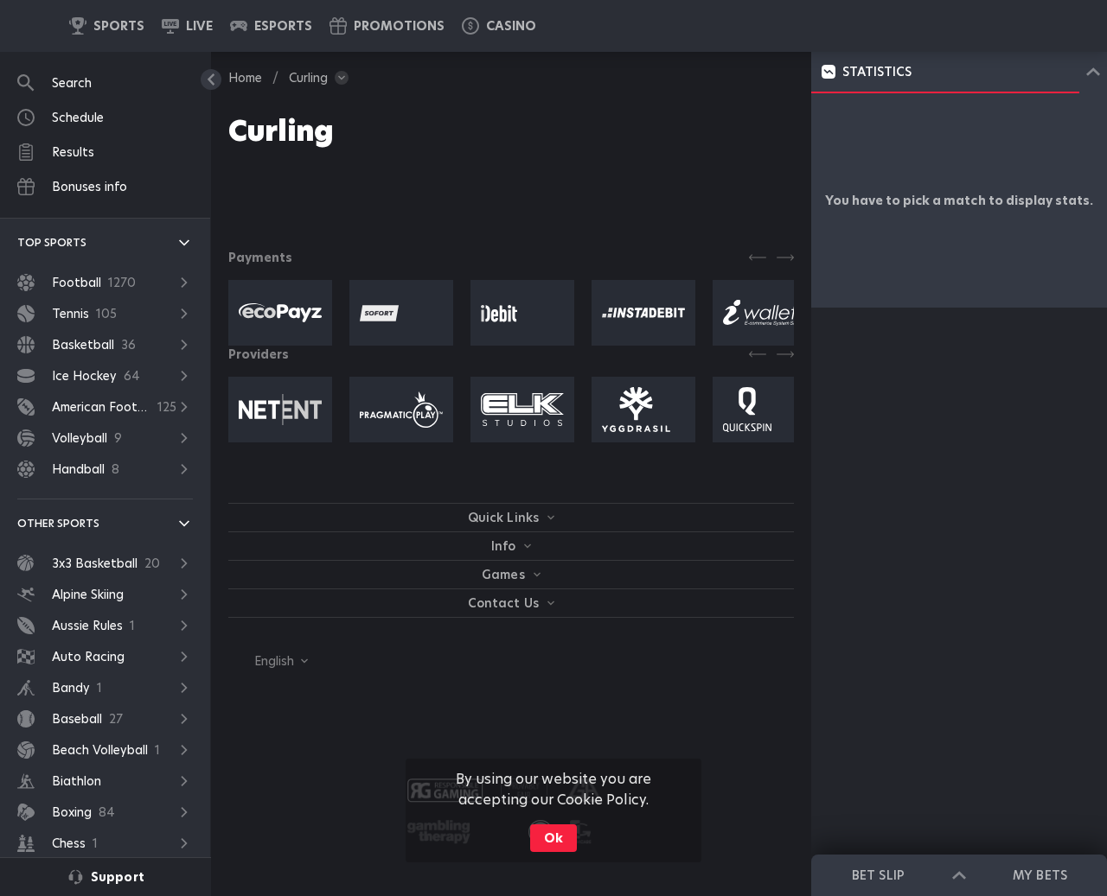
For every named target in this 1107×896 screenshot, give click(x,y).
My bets (1039, 875)
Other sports (58, 523)
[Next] (785, 257)
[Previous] (757, 257)
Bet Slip (878, 875)
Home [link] (245, 77)
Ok (553, 838)
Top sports (51, 242)
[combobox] (268, 661)
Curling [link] (308, 77)
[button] (499, 26)
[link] (106, 26)
